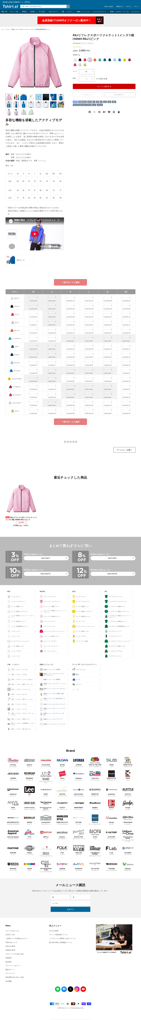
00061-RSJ (82, 102)
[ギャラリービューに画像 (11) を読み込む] (23, 104)
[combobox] (45, 6)
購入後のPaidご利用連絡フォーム (60, 942)
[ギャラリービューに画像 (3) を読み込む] (23, 97)
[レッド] (85, 60)
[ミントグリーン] (100, 60)
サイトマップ (10, 973)
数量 (74, 78)
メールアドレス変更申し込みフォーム (62, 938)
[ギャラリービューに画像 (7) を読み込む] (53, 97)
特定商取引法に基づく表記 (15, 977)
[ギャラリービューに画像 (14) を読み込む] (46, 104)
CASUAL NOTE (10, 950)
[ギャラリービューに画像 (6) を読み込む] (46, 97)
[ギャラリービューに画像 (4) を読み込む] (31, 97)
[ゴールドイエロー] (124, 60)
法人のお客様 (53, 931)
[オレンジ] (95, 60)
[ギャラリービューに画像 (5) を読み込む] (38, 97)
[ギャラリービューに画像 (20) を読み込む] (31, 112)
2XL (89, 102)
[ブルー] (105, 60)
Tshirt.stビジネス (66, 1008)
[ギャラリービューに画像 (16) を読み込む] (61, 104)
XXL (114, 102)
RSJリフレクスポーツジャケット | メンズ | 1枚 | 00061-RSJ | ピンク (21, 518)
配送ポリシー (10, 969)
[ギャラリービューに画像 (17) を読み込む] (9, 112)
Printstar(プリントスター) (83, 43)
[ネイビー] (110, 60)
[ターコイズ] (119, 60)
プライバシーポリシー (13, 966)
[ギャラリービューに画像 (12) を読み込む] (31, 104)
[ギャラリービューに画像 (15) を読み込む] (53, 104)
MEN (75, 102)
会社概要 (9, 981)
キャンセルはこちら (12, 931)
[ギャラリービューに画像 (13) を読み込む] (38, 104)
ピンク (100, 105)
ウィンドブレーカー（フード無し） (84, 105)
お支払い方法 (10, 934)
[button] (14, 12)
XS (109, 102)
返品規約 (9, 962)
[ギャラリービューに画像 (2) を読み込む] (16, 97)
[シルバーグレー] (80, 64)
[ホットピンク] (75, 64)
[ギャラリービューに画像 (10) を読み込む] (16, 104)
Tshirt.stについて (11, 942)
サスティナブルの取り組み (15, 954)
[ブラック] (80, 60)
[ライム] (85, 64)
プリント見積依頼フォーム (58, 934)
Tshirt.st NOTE (10, 946)
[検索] (68, 6)
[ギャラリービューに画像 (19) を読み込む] (23, 112)
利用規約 (9, 958)
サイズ (75, 71)
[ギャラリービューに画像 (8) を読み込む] (61, 97)
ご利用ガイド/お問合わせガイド (17, 938)
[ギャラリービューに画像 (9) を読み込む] (9, 104)
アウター (7, 29)
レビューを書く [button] (126, 450)
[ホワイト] (75, 60)
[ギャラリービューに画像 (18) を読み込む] (16, 112)
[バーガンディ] (129, 60)
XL (105, 102)
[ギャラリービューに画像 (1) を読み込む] (9, 97)
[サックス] (114, 60)
